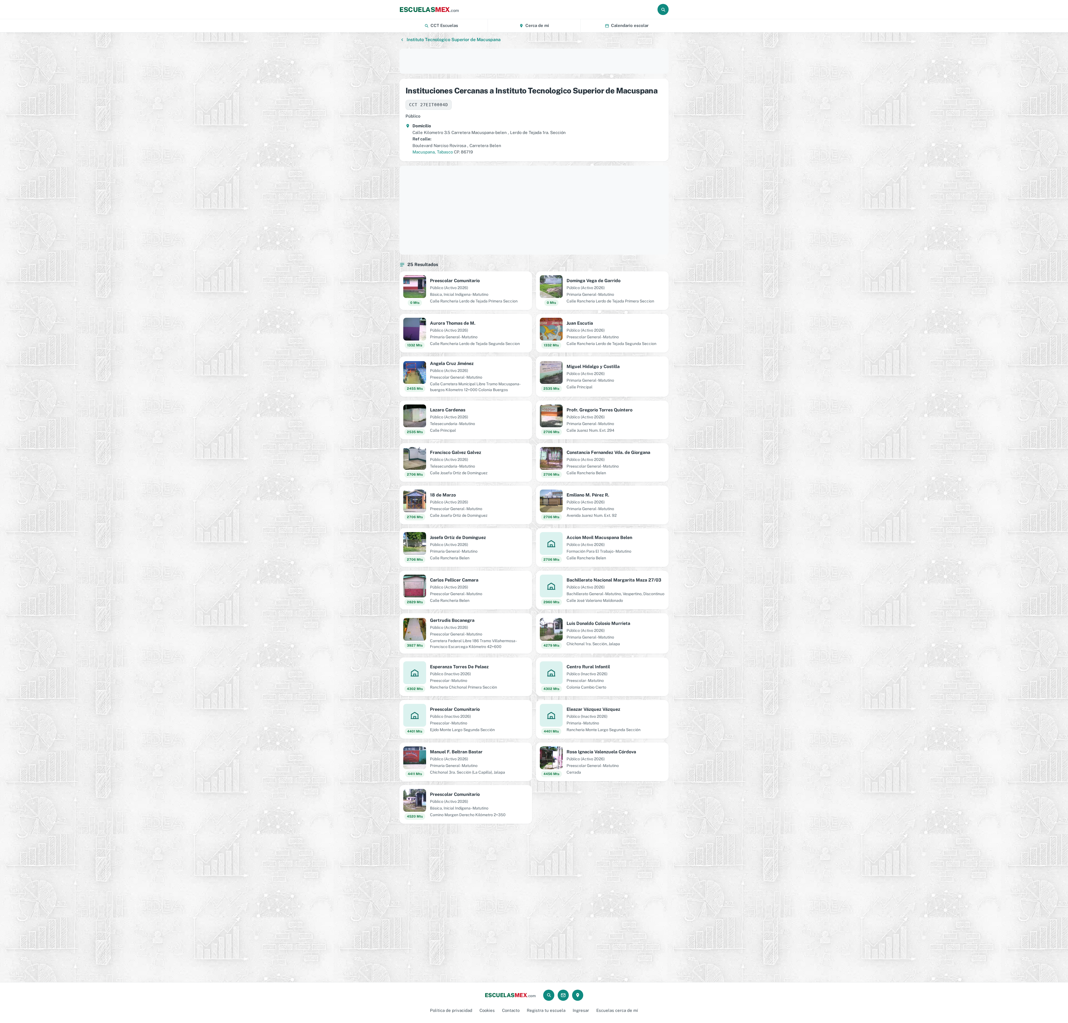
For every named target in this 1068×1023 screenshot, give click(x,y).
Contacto (511, 1010)
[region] (534, 61)
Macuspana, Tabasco (432, 152)
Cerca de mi (537, 25)
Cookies (487, 1010)
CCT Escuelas (444, 25)
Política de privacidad (451, 1010)
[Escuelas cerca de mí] (577, 995)
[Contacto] (563, 995)
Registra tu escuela (546, 1010)
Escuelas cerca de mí (617, 1010)
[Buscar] (663, 9)
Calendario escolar (630, 25)
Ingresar (581, 1010)
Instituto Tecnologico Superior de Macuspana (454, 39)
